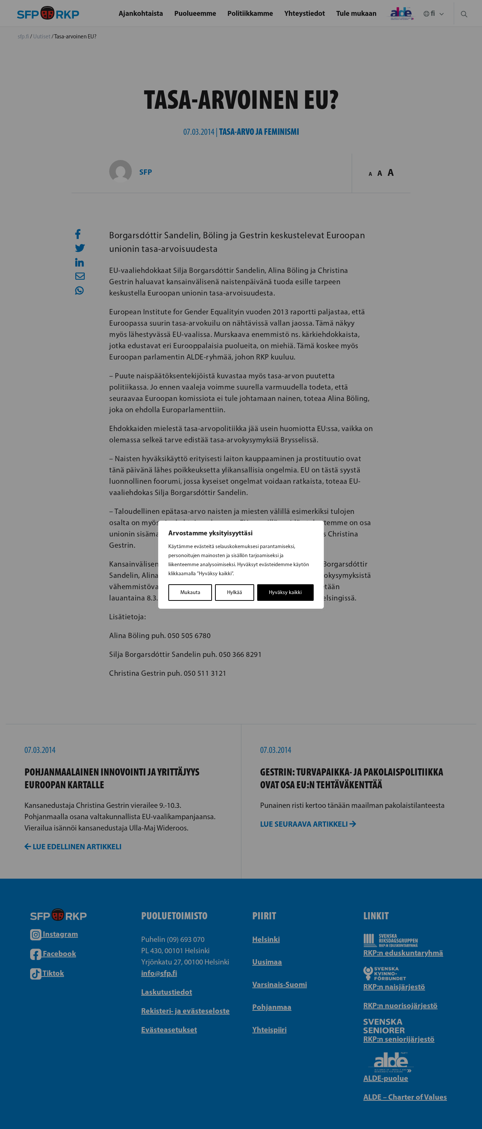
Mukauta (190, 592)
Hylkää (234, 592)
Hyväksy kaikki (285, 592)
